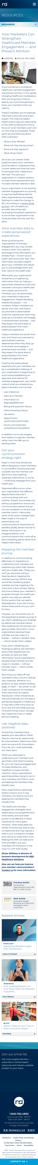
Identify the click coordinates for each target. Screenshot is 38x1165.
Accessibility (28, 1145)
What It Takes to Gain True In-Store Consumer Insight (18, 1027)
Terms (19, 1145)
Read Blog (19, 1034)
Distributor (6, 1138)
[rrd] (4, 4)
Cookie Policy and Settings (23, 1138)
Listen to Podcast (19, 954)
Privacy (18, 1140)
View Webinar (19, 997)
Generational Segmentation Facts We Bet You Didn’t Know (24, 885)
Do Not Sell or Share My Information (18, 1143)
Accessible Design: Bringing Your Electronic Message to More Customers (24, 903)
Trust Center (9, 1145)
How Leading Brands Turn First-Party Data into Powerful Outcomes (19, 989)
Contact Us (17, 1161)
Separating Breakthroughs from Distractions (17, 947)
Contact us (7, 870)
